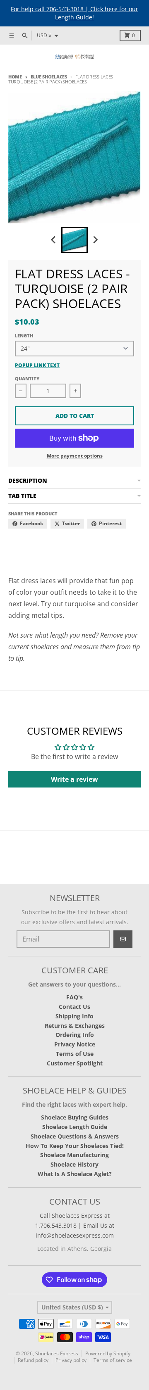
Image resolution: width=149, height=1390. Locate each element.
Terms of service (113, 1360)
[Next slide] (95, 240)
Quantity (27, 378)
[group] (74, 240)
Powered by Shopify (107, 1353)
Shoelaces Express (56, 1353)
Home (15, 77)
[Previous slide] (54, 240)
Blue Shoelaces (49, 77)
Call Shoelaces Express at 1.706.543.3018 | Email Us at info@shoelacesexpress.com (74, 1225)
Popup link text (37, 365)
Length (24, 335)
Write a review (74, 779)
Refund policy (33, 1360)
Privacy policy (71, 1360)
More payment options (75, 456)
